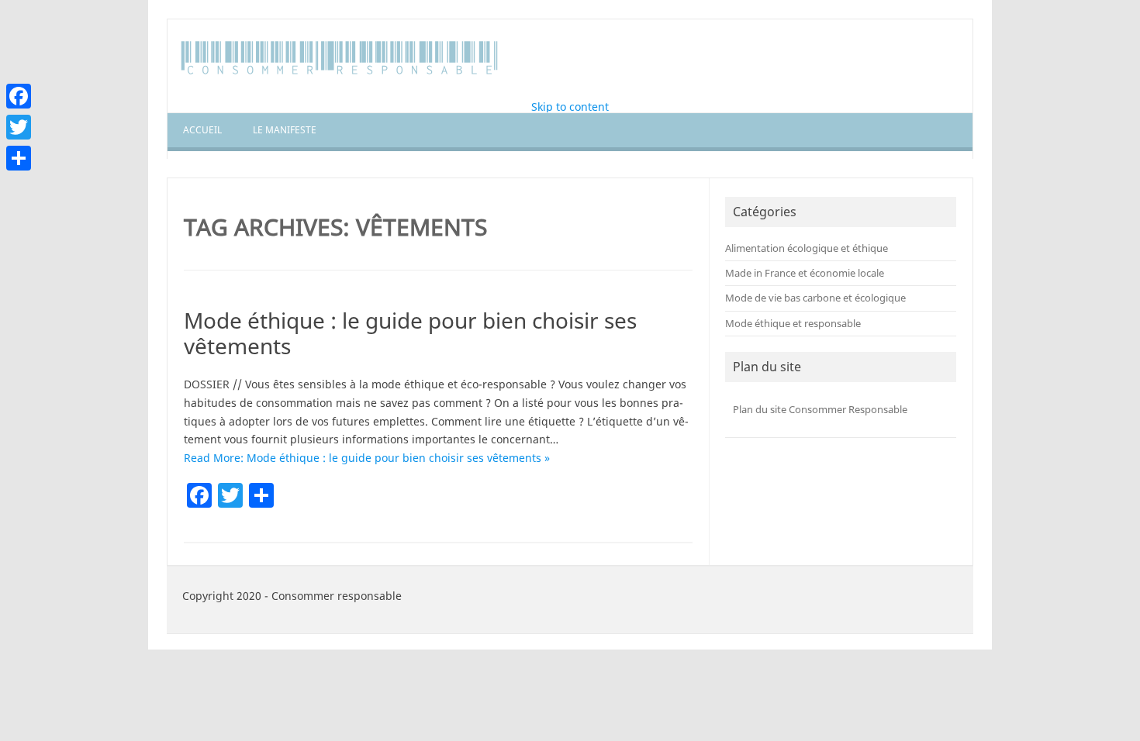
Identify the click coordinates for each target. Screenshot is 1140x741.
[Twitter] (18, 127)
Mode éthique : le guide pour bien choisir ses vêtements (410, 333)
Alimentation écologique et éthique (806, 248)
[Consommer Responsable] (340, 74)
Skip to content (570, 106)
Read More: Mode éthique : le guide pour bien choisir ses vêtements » (367, 457)
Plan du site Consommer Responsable (820, 409)
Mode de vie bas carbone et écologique (815, 298)
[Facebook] (18, 96)
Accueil (202, 129)
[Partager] (18, 158)
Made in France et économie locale (804, 273)
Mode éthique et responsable (793, 323)
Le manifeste (284, 129)
